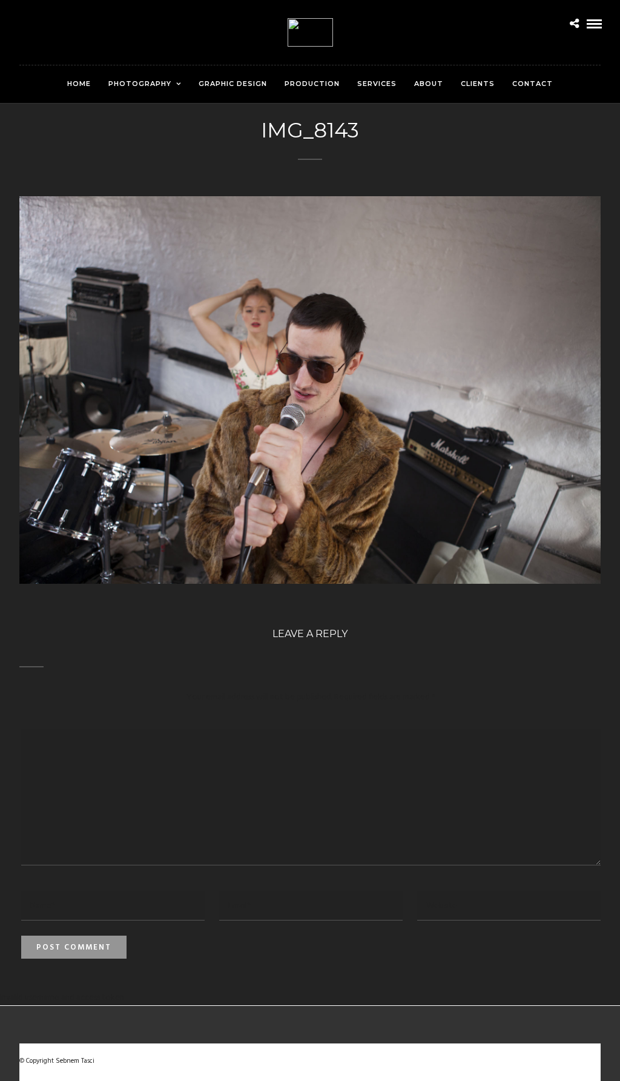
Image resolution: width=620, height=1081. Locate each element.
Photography (139, 83)
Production (312, 83)
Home (79, 83)
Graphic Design (233, 83)
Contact (532, 83)
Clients (478, 83)
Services (377, 83)
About (428, 83)
